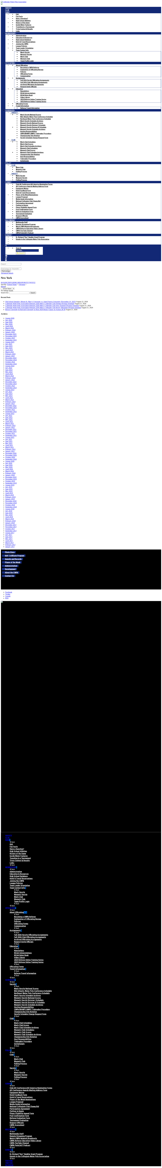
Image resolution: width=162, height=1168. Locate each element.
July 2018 (8, 511)
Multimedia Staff (17, 1134)
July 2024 (8, 368)
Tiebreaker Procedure (23, 1041)
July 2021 (8, 439)
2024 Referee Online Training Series (29, 960)
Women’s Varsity (20, 894)
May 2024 (8, 372)
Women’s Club (19, 899)
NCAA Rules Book (21, 955)
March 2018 (9, 519)
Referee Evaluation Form (20, 1118)
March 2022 (9, 423)
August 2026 (9, 318)
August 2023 (9, 390)
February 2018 (10, 521)
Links (12, 863)
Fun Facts (14, 846)
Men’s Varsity (19, 892)
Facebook (9, 1165)
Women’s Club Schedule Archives (27, 1034)
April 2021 (9, 445)
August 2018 (9, 509)
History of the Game (18, 853)
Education (14, 946)
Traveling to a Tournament (20, 858)
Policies (17, 921)
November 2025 (11, 336)
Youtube (9, 1161)
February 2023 (10, 402)
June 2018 (8, 513)
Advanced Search (7, 273)
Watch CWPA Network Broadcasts (23, 1138)
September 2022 (11, 412)
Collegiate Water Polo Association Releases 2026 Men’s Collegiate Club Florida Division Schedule (39, 304)
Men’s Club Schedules (23, 1023)
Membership (10, 867)
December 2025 (10, 334)
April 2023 (9, 398)
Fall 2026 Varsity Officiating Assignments (31, 935)
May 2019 (8, 491)
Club (7, 838)
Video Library (19, 957)
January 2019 (10, 499)
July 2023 (8, 392)
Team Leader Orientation (20, 885)
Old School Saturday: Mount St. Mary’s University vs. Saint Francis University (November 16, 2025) (40, 302)
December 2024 (10, 358)
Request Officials (17, 1123)
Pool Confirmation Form (19, 1116)
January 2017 (10, 547)
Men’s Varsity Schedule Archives (27, 995)
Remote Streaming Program (21, 1136)
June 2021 (8, 441)
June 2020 (8, 465)
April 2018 (9, 517)
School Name (12, 284)
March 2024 (9, 376)
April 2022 (9, 421)
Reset (3, 286)
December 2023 (10, 382)
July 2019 (8, 487)
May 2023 (8, 396)
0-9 (3, 282)
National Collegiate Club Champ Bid (24, 1106)
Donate (8, 1150)
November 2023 (11, 384)
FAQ (11, 844)
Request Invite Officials (23, 942)
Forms (8, 1083)
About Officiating (17, 912)
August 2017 (9, 533)
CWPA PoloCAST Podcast (20, 1145)
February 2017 (10, 545)
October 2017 (10, 529)
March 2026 (9, 328)
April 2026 (9, 326)
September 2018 (11, 507)
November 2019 (11, 479)
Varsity (8, 835)
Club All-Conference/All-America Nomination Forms (31, 1088)
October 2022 (10, 410)
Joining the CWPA (17, 881)
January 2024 (10, 380)
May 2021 (8, 443)
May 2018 (8, 515)
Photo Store (10, 552)
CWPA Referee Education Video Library (25, 1141)
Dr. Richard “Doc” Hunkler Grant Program (26, 1154)
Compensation (20, 926)
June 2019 (8, 489)
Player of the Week (12, 562)
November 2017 (11, 527)
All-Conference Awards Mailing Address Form (28, 1090)
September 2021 (11, 435)
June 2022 (8, 417)
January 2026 (10, 332)
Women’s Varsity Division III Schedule (29, 1002)
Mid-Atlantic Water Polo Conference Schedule (33, 991)
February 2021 (10, 449)
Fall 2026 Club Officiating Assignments (30, 937)
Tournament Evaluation (19, 1120)
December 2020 (10, 453)
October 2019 (10, 481)
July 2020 (8, 463)
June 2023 (8, 394)
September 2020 (11, 459)
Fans (7, 840)
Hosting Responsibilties (24, 1007)
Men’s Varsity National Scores (26, 988)
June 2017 (8, 537)
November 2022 (11, 408)
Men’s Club (18, 897)
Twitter (9, 1163)
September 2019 (11, 483)
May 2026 (8, 324)
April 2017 (9, 541)
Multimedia (10, 1129)
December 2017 (10, 525)
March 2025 (9, 352)
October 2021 (10, 433)
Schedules (10, 980)
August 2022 (9, 414)
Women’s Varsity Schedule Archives (28, 1005)
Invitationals (19, 1044)
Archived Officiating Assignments (28, 939)
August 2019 (9, 485)
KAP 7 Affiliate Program (14, 555)
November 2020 (11, 455)
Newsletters (19, 950)
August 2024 (9, 366)
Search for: (4, 293)
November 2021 (11, 431)
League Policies (16, 883)
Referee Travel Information (25, 973)
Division (22, 284)
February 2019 (10, 497)
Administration (11, 566)
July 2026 (8, 320)
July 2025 (8, 344)
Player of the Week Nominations (23, 1099)
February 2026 (10, 330)
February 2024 (10, 378)
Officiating (10, 908)
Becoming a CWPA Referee (25, 917)
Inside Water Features (19, 856)
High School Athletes (18, 851)
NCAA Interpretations (23, 953)
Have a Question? (17, 849)
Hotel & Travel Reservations (21, 878)
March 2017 (9, 543)
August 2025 (9, 342)
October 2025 (10, 338)
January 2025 (10, 356)
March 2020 (9, 471)
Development (10, 569)
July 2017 (8, 535)
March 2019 (9, 495)
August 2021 (9, 437)
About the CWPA (11, 572)
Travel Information (17, 969)
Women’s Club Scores (22, 1032)
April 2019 (9, 493)
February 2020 (10, 473)
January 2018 (10, 523)
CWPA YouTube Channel (19, 1143)
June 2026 (8, 322)
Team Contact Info (17, 888)
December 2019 (10, 477)
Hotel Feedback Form (18, 1095)
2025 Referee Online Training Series (29, 962)
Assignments (15, 930)
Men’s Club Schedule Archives (26, 1027)
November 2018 (11, 503)
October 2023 (10, 386)
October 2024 (10, 362)
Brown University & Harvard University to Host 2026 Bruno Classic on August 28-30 (35, 310)
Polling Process (20, 1063)
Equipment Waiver (17, 1092)
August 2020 (9, 461)
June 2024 (8, 370)
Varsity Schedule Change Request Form (30, 1014)
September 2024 (11, 364)
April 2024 (9, 374)
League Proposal (16, 1102)
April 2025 (9, 350)
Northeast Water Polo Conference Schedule (32, 993)
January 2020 (10, 475)
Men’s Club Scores (21, 1025)
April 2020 (9, 469)
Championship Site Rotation (25, 1012)
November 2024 (11, 360)
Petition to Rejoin (17, 1111)
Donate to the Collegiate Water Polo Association (29, 1156)
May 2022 (8, 419)
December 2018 (10, 501)
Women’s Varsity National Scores (27, 998)
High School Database (19, 876)
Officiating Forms (21, 924)
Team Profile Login (21, 901)
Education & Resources (19, 874)
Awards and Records (13, 559)
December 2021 (10, 429)
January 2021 (10, 451)
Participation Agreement (20, 1109)
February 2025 (10, 354)
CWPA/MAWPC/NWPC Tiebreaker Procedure (32, 1009)
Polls (7, 1050)
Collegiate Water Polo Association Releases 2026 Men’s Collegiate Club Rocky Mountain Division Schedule (43, 308)
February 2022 (10, 425)
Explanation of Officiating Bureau (27, 919)
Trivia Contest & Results (20, 860)
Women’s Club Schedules (24, 1030)
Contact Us (9, 576)
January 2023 (10, 404)
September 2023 (11, 388)
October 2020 (10, 457)
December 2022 (10, 406)
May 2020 (8, 467)
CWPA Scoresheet (17, 1125)
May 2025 (8, 348)
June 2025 (8, 346)
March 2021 (9, 447)
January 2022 (10, 427)
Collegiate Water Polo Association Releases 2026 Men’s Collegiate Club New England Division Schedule (42, 306)
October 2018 (10, 505)
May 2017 (8, 539)
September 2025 (11, 340)
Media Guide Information (20, 1104)
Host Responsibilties (22, 1039)
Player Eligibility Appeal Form (22, 1113)
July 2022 (8, 415)
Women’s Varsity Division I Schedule (29, 1000)
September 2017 (11, 531)
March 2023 (9, 400)
